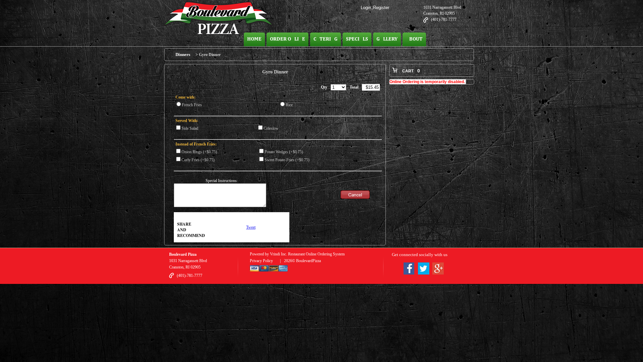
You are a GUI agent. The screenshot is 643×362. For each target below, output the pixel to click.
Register (381, 7)
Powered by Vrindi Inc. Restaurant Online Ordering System (297, 254)
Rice (289, 105)
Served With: (186, 120)
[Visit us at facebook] (409, 269)
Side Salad (190, 128)
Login (366, 7)
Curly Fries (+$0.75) (198, 160)
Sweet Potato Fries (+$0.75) (287, 160)
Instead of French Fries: (196, 144)
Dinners (182, 54)
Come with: (185, 97)
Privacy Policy (261, 260)
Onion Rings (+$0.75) (199, 151)
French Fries (192, 105)
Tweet (251, 227)
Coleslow (271, 128)
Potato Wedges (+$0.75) (284, 151)
